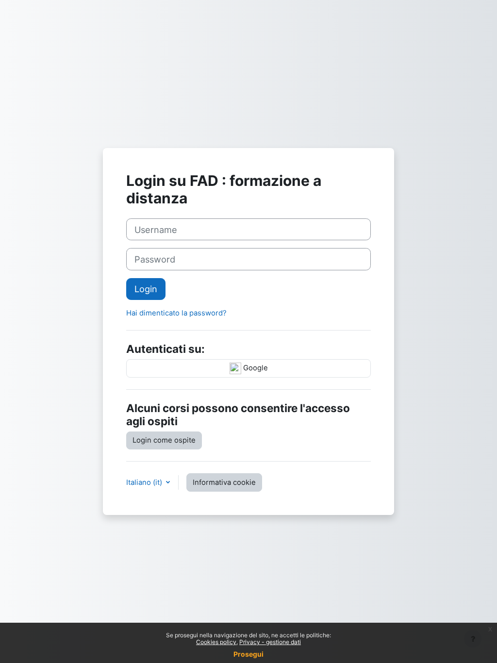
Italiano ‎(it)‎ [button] (145, 482)
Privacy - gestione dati (270, 642)
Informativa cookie (224, 482)
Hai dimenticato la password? (176, 313)
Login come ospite (164, 440)
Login (145, 288)
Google (254, 368)
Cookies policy (216, 642)
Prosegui (248, 654)
